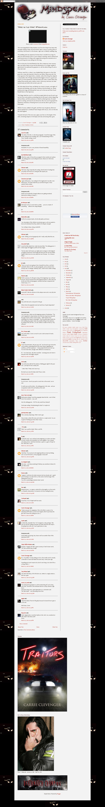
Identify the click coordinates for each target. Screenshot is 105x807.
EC (22, 342)
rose (65, 239)
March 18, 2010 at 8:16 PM (27, 173)
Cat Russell (23, 498)
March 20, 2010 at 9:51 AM (27, 407)
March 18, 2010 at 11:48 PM (27, 239)
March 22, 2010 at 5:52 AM (27, 528)
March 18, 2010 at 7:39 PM (27, 140)
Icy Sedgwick (24, 462)
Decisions (64, 330)
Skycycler (23, 613)
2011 (66, 266)
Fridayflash (27, 125)
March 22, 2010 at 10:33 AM (27, 577)
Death (86, 329)
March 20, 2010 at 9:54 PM (27, 456)
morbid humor (84, 335)
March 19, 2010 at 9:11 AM (27, 326)
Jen (22, 263)
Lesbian (64, 335)
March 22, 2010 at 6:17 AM (27, 539)
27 (63, 327)
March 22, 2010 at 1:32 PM (27, 607)
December (68, 270)
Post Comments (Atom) (29, 630)
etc (73, 330)
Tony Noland (24, 571)
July (67, 282)
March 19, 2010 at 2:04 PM (27, 356)
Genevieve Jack (25, 178)
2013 (66, 261)
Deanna (23, 473)
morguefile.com (45, 44)
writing (74, 342)
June (67, 284)
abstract (66, 327)
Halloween (85, 332)
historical (64, 334)
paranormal (65, 339)
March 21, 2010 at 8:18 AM (27, 468)
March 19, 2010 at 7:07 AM (27, 307)
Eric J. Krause (24, 331)
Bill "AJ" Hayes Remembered (70, 247)
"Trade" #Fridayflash (70, 298)
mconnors (35, 44)
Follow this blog (75, 216)
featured (85, 330)
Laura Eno (23, 132)
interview (80, 334)
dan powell (24, 244)
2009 (66, 308)
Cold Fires (84, 327)
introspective (84, 334)
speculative (71, 340)
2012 (66, 264)
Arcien (80, 327)
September (68, 277)
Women (68, 342)
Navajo (75, 337)
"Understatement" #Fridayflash (73, 293)
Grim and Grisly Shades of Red (71, 243)
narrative (71, 337)
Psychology (74, 339)
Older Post (54, 627)
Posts (66, 349)
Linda (22, 361)
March (67, 291)
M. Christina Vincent (73, 335)
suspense (80, 340)
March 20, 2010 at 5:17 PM (27, 445)
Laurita (23, 520)
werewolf (64, 342)
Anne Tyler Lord (25, 395)
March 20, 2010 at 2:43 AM (27, 390)
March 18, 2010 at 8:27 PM (27, 186)
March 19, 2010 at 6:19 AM (27, 294)
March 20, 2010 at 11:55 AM (27, 422)
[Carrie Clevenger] (63, 160)
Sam (22, 487)
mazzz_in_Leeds (25, 582)
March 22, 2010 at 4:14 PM (27, 620)
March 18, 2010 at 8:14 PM (27, 162)
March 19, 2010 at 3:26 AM (27, 258)
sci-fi (86, 339)
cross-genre (75, 328)
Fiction (64, 332)
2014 (66, 259)
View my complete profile (69, 41)
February (68, 303)
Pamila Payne (84, 337)
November (68, 273)
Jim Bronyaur (24, 202)
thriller (31, 125)
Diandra (23, 276)
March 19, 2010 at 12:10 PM (27, 337)
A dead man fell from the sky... (71, 235)
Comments (67, 352)
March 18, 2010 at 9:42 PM (27, 229)
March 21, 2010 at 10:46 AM (27, 482)
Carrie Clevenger (25, 508)
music (64, 337)
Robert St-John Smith (26, 290)
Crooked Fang (69, 328)
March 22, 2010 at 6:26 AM (27, 550)
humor (75, 334)
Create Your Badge (66, 161)
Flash (23, 125)
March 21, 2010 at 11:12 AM (27, 502)
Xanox (80, 342)
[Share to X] (43, 123)
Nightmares (79, 337)
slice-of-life (65, 341)
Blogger (59, 794)
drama (71, 330)
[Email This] (40, 123)
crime (64, 328)
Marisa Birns (24, 217)
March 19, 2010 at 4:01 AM (27, 285)
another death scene (73, 327)
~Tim (22, 427)
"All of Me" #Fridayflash (71, 300)
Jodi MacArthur (25, 412)
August (67, 279)
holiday (68, 334)
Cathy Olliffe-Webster (26, 544)
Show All (85, 252)
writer (71, 342)
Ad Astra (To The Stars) (70, 249)
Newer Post (20, 627)
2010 (66, 268)
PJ (21, 436)
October (68, 275)
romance (83, 339)
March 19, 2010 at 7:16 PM (27, 374)
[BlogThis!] (41, 123)
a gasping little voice (69, 238)
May (67, 286)
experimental (77, 330)
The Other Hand (68, 251)
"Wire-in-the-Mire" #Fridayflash (73, 295)
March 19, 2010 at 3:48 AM (27, 270)
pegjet (22, 598)
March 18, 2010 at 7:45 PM (27, 150)
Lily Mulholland (25, 155)
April (67, 289)
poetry (70, 339)
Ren (78, 339)
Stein (77, 340)
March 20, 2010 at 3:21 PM (27, 431)
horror (72, 334)
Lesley (67, 335)
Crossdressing (81, 328)
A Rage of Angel (68, 242)
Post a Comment (23, 623)
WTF (77, 342)
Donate (68, 330)
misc (80, 335)
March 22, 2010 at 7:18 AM (27, 566)
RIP (79, 339)
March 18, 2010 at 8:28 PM (27, 197)
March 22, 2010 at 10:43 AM (27, 593)
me (78, 335)
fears (82, 330)
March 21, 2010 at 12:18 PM (27, 515)
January (68, 305)
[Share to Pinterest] (46, 123)
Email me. (65, 47)
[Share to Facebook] (45, 123)
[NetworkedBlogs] (75, 214)
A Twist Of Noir (68, 245)
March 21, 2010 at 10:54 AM (27, 493)
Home (38, 627)
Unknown (23, 167)
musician (67, 337)
